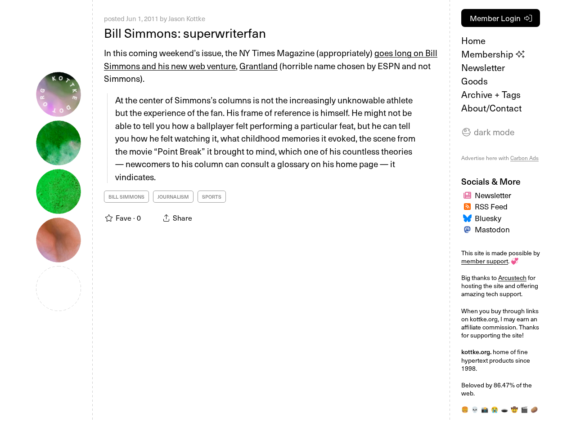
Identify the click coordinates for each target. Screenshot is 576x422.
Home (473, 40)
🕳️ (504, 409)
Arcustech (512, 277)
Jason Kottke (186, 18)
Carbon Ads (524, 158)
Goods (474, 81)
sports (211, 196)
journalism (173, 196)
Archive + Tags (491, 94)
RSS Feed (491, 206)
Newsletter (483, 67)
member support (484, 261)
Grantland (258, 65)
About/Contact (491, 108)
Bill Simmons (126, 196)
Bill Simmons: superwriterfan (185, 32)
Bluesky (488, 218)
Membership (488, 54)
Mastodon (492, 229)
